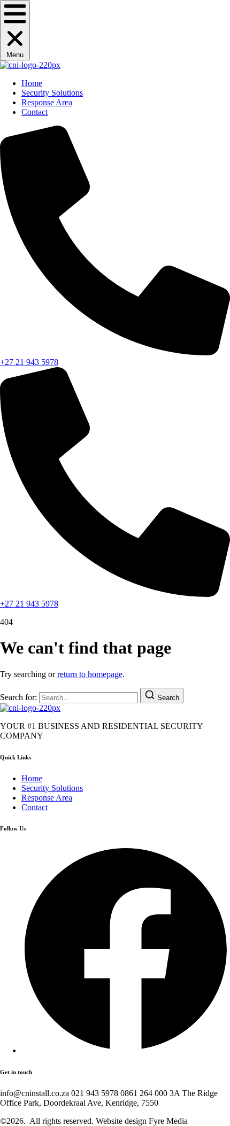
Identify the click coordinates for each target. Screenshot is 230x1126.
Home (31, 83)
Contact (34, 112)
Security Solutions (52, 92)
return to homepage (89, 674)
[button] (15, 30)
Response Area (46, 102)
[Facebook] (125, 1050)
